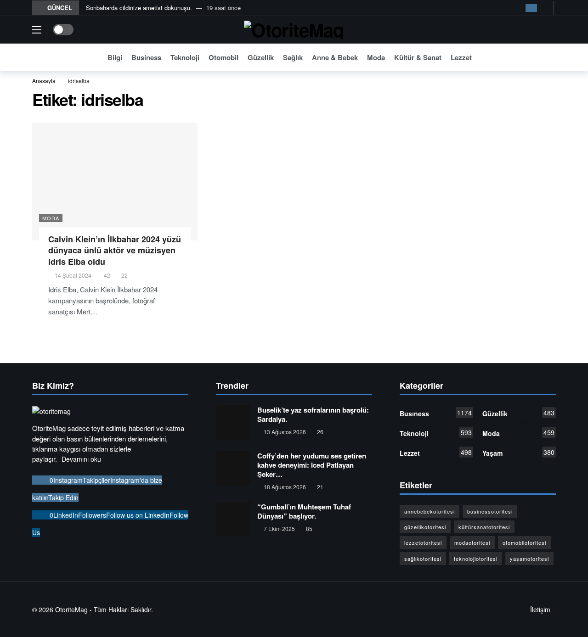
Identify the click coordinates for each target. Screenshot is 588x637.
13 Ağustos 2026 (285, 432)
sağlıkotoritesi (422, 558)
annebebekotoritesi (429, 511)
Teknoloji (436, 433)
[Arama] (549, 57)
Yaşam (518, 452)
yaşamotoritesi (529, 558)
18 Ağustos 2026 (285, 487)
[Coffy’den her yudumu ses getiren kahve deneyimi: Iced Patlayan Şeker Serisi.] (233, 468)
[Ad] (479, 199)
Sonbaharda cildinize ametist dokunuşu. (139, 7)
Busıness (436, 413)
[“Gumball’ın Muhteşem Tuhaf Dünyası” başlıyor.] (233, 519)
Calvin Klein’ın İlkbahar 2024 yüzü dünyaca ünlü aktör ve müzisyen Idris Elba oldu (114, 250)
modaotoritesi (472, 542)
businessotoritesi (490, 511)
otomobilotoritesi (524, 542)
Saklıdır (140, 609)
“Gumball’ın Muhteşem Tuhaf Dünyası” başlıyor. (304, 511)
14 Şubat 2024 (73, 275)
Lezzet (436, 452)
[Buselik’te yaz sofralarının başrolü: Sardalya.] (233, 422)
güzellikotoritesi (425, 527)
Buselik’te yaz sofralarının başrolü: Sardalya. (313, 414)
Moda (50, 218)
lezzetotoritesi (423, 542)
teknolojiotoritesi (476, 558)
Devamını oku (81, 459)
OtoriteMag (71, 609)
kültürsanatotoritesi (484, 527)
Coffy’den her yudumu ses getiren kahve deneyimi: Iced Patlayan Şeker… (311, 465)
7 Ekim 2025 (279, 528)
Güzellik (518, 413)
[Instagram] (531, 8)
